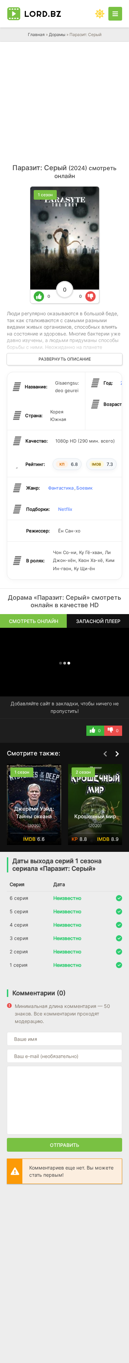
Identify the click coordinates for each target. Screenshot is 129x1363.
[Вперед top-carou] (117, 754)
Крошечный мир (95, 816)
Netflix (65, 509)
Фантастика (61, 488)
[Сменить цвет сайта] (100, 14)
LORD (43, 14)
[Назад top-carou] (105, 754)
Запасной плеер (98, 621)
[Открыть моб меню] (115, 14)
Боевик (84, 488)
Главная (36, 34)
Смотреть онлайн (33, 621)
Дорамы (57, 34)
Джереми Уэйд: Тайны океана (34, 813)
